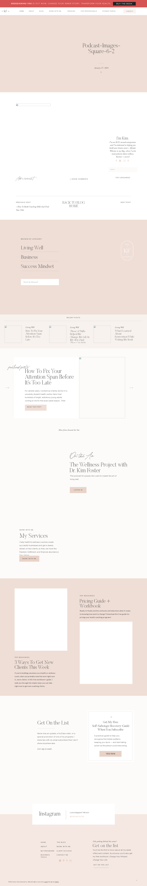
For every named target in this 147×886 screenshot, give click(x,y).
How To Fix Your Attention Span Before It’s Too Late (49, 377)
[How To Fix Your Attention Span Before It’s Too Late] (13, 334)
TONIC (57, 882)
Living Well (29, 327)
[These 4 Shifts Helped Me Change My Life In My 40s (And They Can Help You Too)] (57, 334)
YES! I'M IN (110, 754)
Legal (45, 882)
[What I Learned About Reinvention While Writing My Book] (102, 334)
